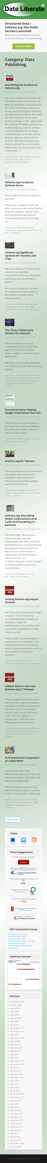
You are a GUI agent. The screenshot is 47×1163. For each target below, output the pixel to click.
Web (16, 159)
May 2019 (14, 1011)
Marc (16, 378)
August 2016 (15, 1041)
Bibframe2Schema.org (15, 934)
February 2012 (16, 1113)
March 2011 (15, 1136)
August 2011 (15, 1130)
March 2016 (15, 1044)
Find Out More (23, 46)
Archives (15, 157)
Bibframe (15, 375)
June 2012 (14, 1104)
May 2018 (14, 1024)
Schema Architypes (14, 939)
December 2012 (17, 1094)
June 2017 (14, 1034)
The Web (27, 805)
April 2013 (14, 1087)
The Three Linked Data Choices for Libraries (19, 331)
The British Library (25, 910)
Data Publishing (25, 157)
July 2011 (14, 1133)
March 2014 (15, 1071)
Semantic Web (34, 378)
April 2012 (14, 1107)
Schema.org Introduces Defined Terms (19, 184)
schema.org (9, 159)
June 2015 (14, 1054)
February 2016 (16, 1047)
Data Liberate (20, 1158)
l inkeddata (9, 734)
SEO (6, 233)
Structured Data (11, 381)
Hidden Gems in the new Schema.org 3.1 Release (20, 687)
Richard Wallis (30, 92)
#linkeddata (27, 230)
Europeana (22, 892)
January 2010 (16, 1146)
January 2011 (16, 1140)
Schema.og (23, 383)
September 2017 (17, 1031)
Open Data (19, 802)
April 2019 (14, 1015)
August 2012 (15, 1100)
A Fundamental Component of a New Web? (22, 759)
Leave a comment (21, 162)
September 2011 (17, 1127)
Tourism (21, 307)
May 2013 (14, 1084)
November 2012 (17, 1097)
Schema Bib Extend (14, 936)
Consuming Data (18, 799)
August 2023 (15, 1008)
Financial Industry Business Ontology (20, 946)
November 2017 (17, 1028)
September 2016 (17, 1038)
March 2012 (15, 1110)
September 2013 (17, 1077)
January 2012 (16, 1117)
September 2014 (17, 1064)
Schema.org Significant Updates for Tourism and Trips (20, 255)
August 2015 (15, 1051)
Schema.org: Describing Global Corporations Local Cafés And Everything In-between (21, 520)
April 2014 (14, 1067)
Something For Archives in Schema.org (21, 86)
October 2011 (16, 1123)
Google (27, 439)
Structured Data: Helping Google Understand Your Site (23, 411)
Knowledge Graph (31, 304)
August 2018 (15, 1018)
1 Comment (17, 496)
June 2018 (14, 1021)
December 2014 (17, 1061)
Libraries (35, 375)
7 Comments (14, 233)
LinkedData (22, 493)
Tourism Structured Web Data (17, 941)
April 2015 (14, 1057)
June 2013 (14, 1080)
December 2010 (17, 1143)
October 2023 (16, 1005)
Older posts (12, 819)
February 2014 (16, 1074)
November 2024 (17, 1001)
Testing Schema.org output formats (21, 600)
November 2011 (17, 1120)
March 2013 (15, 1090)
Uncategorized (10, 230)
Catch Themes (36, 1158)
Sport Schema (12, 948)
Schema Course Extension (16, 943)
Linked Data (36, 157)
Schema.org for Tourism (19, 461)
